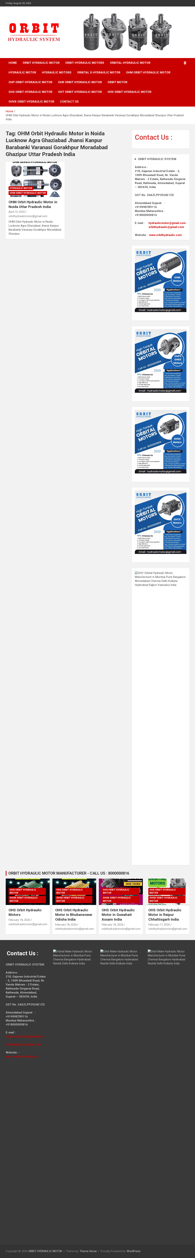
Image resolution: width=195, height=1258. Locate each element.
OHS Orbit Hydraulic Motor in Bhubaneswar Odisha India (73, 915)
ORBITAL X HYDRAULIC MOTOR (98, 72)
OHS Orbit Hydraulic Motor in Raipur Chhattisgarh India (164, 915)
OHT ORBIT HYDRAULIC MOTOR (80, 92)
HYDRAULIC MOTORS (56, 72)
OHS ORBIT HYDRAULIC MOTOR (30, 92)
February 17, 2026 (159, 924)
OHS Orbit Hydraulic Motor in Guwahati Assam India (118, 915)
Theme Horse (88, 1251)
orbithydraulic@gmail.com (166, 227)
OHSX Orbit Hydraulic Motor (24, 899)
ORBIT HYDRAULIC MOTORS (84, 63)
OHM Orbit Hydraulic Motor (28, 193)
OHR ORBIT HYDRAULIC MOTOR (80, 82)
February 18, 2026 (19, 919)
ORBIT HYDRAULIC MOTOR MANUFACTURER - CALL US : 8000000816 (68, 873)
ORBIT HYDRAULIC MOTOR (41, 63)
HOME (13, 63)
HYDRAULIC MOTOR (22, 72)
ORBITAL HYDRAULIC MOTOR (130, 63)
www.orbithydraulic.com (165, 235)
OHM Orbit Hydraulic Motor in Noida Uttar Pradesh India (33, 204)
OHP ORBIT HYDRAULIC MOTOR (30, 82)
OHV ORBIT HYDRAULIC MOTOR (129, 92)
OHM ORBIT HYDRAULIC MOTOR (148, 72)
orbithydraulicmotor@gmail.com (28, 216)
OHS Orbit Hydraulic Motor (23, 891)
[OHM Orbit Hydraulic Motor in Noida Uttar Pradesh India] (35, 179)
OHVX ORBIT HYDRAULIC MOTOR (31, 101)
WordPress (134, 1251)
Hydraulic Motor (21, 188)
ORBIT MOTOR (117, 82)
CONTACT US (69, 101)
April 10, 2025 (17, 211)
